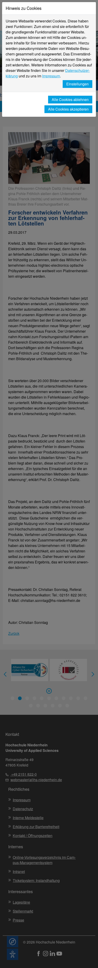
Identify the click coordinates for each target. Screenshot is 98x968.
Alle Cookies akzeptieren (68, 109)
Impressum (51, 76)
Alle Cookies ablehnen (70, 99)
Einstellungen (77, 84)
